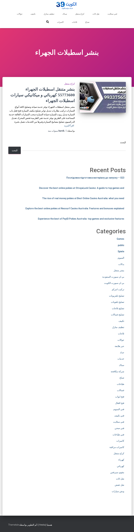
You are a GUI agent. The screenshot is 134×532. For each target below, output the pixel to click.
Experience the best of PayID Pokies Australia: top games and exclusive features (81, 218)
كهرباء (121, 459)
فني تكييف (119, 415)
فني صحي (119, 428)
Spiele (121, 251)
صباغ (87, 22)
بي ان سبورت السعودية (113, 276)
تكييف (33, 14)
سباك (64, 14)
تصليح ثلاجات (118, 308)
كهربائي (120, 466)
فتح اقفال (119, 403)
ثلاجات (74, 22)
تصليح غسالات (117, 314)
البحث (123, 142)
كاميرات (60, 22)
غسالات (120, 390)
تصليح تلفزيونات (116, 295)
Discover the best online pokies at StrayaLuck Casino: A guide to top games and (81, 188)
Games (120, 239)
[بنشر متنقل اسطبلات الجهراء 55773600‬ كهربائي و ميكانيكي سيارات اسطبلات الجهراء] (103, 97)
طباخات (120, 384)
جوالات (19, 14)
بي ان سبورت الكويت (114, 283)
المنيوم (121, 258)
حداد (122, 352)
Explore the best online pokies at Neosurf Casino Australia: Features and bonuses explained (74, 208)
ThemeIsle (13, 524)
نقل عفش (119, 485)
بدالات (121, 264)
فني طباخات (118, 434)
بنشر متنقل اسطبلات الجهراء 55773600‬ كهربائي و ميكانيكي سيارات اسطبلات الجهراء (42, 95)
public (121, 245)
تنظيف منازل (49, 14)
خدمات (120, 358)
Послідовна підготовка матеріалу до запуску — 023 (95, 177)
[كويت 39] (67, 6)
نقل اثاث (95, 14)
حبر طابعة (119, 346)
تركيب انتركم (118, 289)
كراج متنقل (79, 14)
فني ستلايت (112, 14)
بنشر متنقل (119, 270)
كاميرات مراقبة (116, 447)
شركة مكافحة (117, 371)
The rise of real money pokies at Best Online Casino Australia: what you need (83, 198)
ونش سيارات (118, 491)
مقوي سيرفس (117, 472)
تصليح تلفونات (117, 302)
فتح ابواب (119, 396)
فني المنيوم (118, 409)
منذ (57, 130)
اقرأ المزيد (69, 125)
